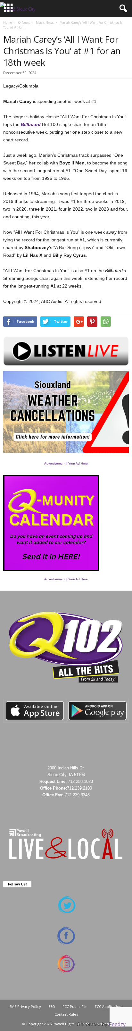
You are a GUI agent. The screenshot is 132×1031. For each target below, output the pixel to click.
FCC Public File (74, 1006)
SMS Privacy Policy (25, 1006)
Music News (45, 22)
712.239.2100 (79, 788)
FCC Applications (109, 1006)
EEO (51, 1006)
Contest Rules (66, 1014)
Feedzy (117, 1024)
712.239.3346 (77, 794)
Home (7, 22)
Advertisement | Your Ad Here (66, 463)
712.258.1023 (80, 781)
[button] (122, 9)
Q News (24, 22)
